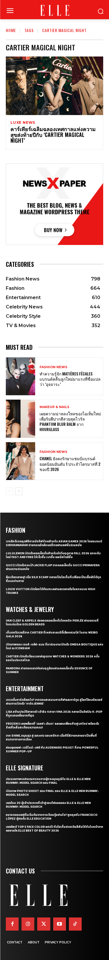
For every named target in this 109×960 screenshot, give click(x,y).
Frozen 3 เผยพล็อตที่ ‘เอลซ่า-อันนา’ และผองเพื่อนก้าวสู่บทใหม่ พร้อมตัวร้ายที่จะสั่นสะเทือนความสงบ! (52, 725)
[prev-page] (9, 491)
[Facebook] (12, 923)
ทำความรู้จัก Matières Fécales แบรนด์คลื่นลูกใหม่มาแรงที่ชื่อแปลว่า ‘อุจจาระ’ (70, 378)
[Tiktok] (75, 923)
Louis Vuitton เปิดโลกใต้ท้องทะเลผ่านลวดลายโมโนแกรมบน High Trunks (50, 591)
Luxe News (22, 122)
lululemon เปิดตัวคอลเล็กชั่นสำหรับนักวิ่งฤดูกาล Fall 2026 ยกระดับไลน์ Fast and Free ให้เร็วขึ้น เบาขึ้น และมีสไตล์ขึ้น (53, 555)
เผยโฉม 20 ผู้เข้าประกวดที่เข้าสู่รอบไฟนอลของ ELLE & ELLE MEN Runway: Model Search (48, 805)
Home (11, 30)
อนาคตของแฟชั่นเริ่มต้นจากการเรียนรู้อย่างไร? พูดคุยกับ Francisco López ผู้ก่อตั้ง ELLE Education (51, 817)
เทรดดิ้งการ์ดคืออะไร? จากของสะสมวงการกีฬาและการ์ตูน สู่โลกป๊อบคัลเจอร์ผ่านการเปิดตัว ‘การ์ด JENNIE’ (54, 702)
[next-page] (18, 491)
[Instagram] (28, 923)
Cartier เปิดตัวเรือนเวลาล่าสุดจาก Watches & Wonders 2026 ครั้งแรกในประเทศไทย (52, 658)
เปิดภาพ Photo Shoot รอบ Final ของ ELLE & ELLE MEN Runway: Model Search (52, 793)
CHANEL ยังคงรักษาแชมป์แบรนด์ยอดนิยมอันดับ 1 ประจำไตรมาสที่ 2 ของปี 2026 (70, 463)
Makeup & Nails (54, 407)
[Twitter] (43, 923)
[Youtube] (59, 923)
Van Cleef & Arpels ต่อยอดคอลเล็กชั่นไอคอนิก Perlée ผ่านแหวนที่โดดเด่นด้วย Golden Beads (52, 622)
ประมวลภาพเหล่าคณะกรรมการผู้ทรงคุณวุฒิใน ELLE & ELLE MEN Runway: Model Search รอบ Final (48, 781)
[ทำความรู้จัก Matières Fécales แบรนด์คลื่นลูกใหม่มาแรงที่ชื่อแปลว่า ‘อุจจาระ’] (20, 376)
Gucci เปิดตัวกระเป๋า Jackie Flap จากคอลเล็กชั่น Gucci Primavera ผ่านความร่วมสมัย (53, 567)
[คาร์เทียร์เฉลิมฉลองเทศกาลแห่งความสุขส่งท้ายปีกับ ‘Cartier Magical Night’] (54, 86)
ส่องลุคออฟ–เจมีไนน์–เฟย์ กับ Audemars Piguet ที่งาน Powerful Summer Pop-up (52, 749)
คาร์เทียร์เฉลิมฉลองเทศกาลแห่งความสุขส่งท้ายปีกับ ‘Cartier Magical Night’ (53, 134)
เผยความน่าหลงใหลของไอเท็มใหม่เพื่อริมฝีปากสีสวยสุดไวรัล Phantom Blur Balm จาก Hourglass (70, 421)
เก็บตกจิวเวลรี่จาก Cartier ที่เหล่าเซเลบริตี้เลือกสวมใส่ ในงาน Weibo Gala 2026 (52, 634)
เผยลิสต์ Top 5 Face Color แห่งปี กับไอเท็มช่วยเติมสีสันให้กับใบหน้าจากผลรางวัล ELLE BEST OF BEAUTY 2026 (54, 829)
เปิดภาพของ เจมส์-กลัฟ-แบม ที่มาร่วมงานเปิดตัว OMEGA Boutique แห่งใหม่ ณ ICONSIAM (54, 646)
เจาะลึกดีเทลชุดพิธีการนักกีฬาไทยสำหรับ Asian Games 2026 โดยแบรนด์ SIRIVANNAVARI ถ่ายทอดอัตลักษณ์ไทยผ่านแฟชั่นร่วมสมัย (54, 543)
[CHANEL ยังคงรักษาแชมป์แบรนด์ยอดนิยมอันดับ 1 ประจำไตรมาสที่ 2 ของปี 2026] (20, 461)
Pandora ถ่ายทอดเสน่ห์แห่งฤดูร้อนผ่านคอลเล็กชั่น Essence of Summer (49, 670)
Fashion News (53, 367)
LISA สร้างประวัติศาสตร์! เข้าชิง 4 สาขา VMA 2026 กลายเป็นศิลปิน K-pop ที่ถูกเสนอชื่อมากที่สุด (54, 714)
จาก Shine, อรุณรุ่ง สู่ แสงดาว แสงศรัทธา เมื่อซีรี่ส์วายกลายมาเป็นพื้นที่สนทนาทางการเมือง (51, 737)
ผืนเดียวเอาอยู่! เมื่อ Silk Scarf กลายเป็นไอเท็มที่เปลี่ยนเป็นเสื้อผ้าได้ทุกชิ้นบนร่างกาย (53, 579)
